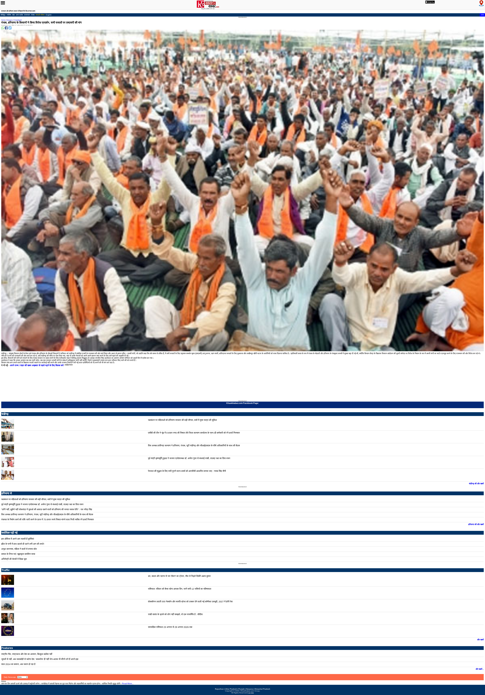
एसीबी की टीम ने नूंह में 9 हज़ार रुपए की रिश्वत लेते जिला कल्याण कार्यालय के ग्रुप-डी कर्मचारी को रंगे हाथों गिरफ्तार (194, 433)
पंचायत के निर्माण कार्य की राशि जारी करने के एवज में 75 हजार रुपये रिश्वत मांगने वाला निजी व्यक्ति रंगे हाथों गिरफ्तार (47, 519)
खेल (13, 15)
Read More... (128, 684)
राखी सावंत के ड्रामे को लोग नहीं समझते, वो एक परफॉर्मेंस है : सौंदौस (175, 614)
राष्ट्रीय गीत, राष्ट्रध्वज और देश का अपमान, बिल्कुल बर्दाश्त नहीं (26, 654)
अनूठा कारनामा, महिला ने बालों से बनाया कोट (19, 549)
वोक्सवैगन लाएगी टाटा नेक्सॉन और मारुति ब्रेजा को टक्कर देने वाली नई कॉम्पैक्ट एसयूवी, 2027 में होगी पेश (190, 601)
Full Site (250, 693)
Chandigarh (18, 20)
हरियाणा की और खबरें (476, 524)
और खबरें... (480, 669)
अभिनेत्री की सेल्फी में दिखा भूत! (14, 559)
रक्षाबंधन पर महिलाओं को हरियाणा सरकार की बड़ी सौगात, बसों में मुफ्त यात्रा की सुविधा (182, 420)
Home (3, 20)
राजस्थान (27, 15)
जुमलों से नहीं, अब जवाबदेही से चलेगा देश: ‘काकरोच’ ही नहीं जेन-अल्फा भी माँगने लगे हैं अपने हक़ (39, 659)
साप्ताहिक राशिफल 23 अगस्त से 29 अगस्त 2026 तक (170, 627)
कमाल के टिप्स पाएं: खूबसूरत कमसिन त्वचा (18, 554)
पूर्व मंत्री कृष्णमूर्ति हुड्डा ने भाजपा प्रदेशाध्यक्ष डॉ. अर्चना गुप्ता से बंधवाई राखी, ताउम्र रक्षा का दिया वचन (189, 458)
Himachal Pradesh (262, 689)
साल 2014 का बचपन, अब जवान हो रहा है (18, 664)
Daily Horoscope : (10, 677)
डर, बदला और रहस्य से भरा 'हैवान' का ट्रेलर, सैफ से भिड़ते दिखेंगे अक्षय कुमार (179, 576)
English (49, 15)
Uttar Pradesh (231, 689)
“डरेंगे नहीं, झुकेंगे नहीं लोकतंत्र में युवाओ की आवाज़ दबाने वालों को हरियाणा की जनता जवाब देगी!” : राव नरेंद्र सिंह (46, 509)
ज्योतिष (9, 15)
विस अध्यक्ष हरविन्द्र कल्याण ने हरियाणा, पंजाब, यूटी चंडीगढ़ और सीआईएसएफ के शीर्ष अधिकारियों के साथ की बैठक (194, 445)
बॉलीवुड (3, 15)
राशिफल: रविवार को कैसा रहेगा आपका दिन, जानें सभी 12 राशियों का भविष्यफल (179, 589)
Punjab (241, 689)
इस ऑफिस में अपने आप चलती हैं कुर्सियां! (17, 539)
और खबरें (480, 640)
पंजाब (32, 15)
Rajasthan (219, 689)
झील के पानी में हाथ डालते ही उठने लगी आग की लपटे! (22, 544)
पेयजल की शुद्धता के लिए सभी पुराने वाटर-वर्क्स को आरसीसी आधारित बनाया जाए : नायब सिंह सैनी (187, 471)
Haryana (10, 20)
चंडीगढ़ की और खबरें (476, 484)
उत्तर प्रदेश (19, 15)
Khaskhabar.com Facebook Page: (242, 403)
